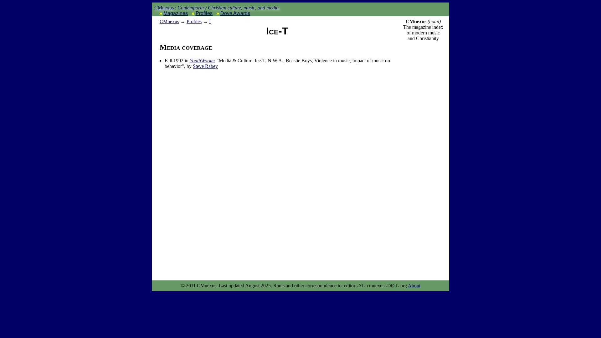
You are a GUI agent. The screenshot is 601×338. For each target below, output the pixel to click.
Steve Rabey (205, 66)
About (414, 285)
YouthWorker (202, 60)
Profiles (204, 13)
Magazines (175, 13)
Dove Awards (235, 13)
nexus (169, 21)
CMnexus (164, 7)
